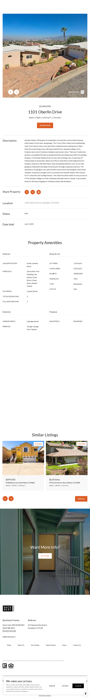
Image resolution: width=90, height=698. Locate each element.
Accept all (78, 686)
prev (10, 92)
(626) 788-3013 (9, 628)
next (16, 92)
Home (9, 645)
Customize (65, 686)
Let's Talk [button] (45, 556)
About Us (21, 645)
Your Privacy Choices (45, 695)
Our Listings (35, 645)
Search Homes (51, 645)
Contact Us (77, 645)
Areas (64, 645)
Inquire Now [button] (45, 125)
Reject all (52, 686)
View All (81, 499)
